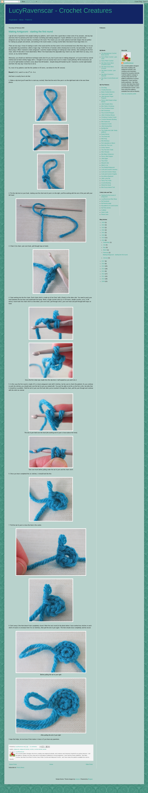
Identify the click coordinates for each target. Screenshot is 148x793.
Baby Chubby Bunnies (108, 92)
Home (51, 764)
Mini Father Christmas (107, 106)
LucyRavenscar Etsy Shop (109, 199)
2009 (103, 281)
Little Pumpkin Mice (107, 104)
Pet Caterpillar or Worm (108, 143)
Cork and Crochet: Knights (109, 174)
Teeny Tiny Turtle (106, 180)
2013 (103, 271)
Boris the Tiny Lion (106, 145)
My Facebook (105, 201)
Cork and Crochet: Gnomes (109, 169)
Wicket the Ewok (106, 185)
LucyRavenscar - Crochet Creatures (60, 10)
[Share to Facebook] (47, 747)
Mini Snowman (105, 110)
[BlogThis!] (43, 747)
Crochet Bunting (106, 183)
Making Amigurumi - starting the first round (31, 31)
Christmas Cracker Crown (108, 117)
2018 (103, 240)
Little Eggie (104, 158)
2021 (103, 232)
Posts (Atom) (20, 767)
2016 (103, 263)
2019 (103, 237)
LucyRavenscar (128, 63)
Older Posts (89, 764)
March (105, 250)
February (106, 252)
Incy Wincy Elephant (107, 176)
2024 (103, 225)
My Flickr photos (106, 208)
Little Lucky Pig (105, 178)
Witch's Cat (104, 165)
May (104, 247)
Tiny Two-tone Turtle (107, 150)
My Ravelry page (106, 203)
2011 (103, 276)
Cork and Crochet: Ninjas (108, 172)
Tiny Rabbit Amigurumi (108, 167)
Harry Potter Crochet (107, 61)
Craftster (103, 210)
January (105, 258)
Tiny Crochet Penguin (107, 113)
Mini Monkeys (105, 141)
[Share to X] (45, 747)
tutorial (44, 749)
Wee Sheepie (105, 152)
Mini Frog (104, 138)
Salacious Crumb (106, 124)
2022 (103, 230)
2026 (103, 222)
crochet (32, 749)
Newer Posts (13, 764)
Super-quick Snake (107, 94)
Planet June (104, 214)
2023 (103, 227)
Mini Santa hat (105, 121)
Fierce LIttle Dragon (107, 156)
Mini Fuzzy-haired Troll (108, 187)
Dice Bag (104, 87)
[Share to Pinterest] (49, 747)
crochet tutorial (38, 749)
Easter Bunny (105, 134)
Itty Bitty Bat (104, 128)
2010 (103, 279)
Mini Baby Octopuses (107, 154)
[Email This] (41, 747)
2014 (103, 268)
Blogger (90, 779)
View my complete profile (128, 94)
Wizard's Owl (105, 163)
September (106, 242)
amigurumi (16, 749)
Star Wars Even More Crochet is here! (107, 63)
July (104, 245)
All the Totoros (105, 147)
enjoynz (77, 779)
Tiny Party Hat (105, 136)
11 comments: (33, 746)
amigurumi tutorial (24, 749)
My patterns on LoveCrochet (109, 205)
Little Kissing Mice (106, 126)
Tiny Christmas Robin (107, 108)
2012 (103, 274)
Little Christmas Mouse (108, 115)
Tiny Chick (104, 161)
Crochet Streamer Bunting (109, 119)
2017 (103, 261)
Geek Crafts (104, 212)
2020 (103, 235)
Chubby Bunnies (106, 90)
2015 (103, 266)
